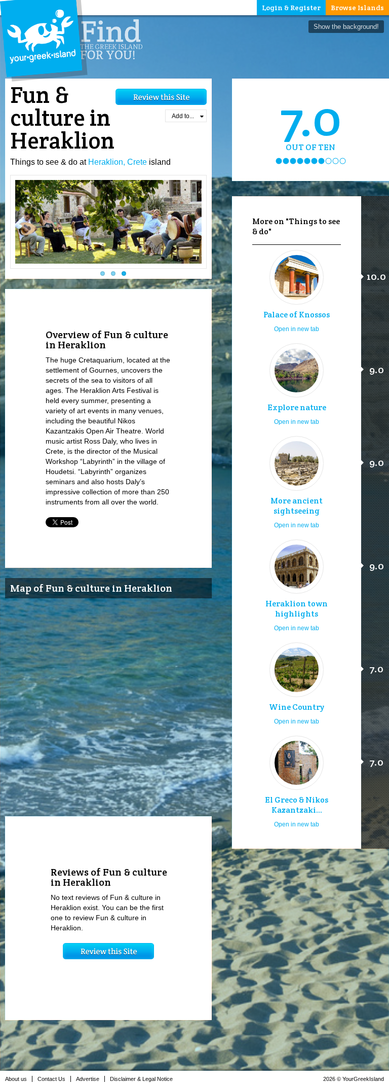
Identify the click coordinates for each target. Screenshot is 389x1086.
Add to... (183, 116)
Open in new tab (296, 329)
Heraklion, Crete (117, 162)
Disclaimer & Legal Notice (141, 1079)
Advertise (87, 1079)
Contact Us (51, 1079)
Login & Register (291, 7)
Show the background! (346, 26)
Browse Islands (357, 7)
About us (16, 1079)
